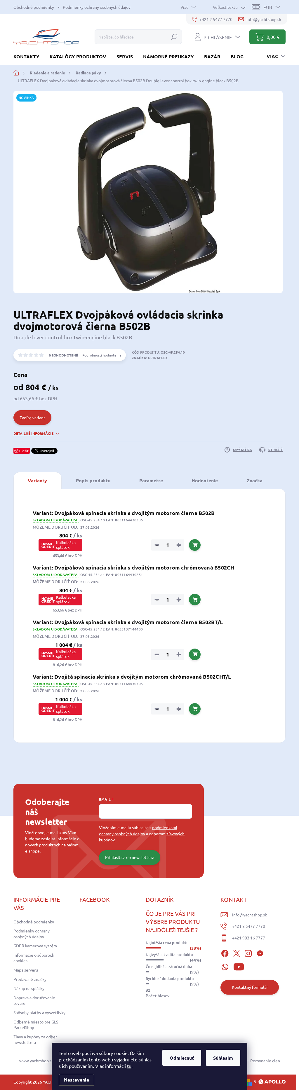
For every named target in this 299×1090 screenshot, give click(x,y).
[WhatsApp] (224, 966)
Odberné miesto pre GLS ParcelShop (35, 1024)
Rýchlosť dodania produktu (170, 978)
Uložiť (24, 450)
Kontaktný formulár (250, 987)
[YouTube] (238, 966)
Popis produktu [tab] (93, 480)
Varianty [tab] (37, 480)
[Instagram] (248, 952)
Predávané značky (29, 979)
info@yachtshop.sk (249, 914)
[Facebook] (224, 952)
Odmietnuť (182, 1058)
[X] (236, 952)
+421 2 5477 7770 (248, 926)
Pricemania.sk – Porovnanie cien (250, 1060)
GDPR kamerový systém (35, 945)
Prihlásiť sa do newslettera (129, 857)
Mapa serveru (25, 969)
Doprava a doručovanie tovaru (34, 1000)
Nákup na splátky (28, 988)
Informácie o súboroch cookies (33, 957)
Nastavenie (76, 1080)
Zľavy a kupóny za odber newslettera (35, 1039)
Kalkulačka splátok (66, 545)
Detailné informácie (33, 433)
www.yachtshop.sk (36, 1060)
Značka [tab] (255, 480)
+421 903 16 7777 (248, 937)
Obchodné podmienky (33, 7)
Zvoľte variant (32, 417)
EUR (267, 7)
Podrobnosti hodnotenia (101, 355)
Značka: (150, 357)
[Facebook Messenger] (259, 952)
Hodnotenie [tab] (205, 480)
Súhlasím (223, 1058)
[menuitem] (28, 56)
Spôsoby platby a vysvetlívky (39, 1012)
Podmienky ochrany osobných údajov (97, 7)
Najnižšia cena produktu (167, 942)
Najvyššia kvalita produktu (169, 954)
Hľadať (174, 36)
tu (129, 1066)
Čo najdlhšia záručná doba (169, 966)
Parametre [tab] (151, 480)
